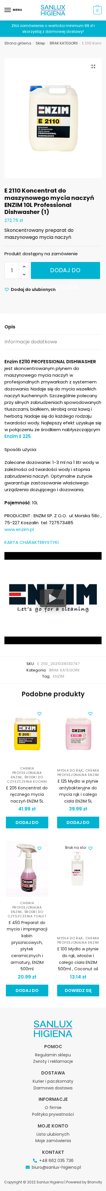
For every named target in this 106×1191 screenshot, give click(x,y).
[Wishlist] (39, 713)
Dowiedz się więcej (78, 992)
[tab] (53, 327)
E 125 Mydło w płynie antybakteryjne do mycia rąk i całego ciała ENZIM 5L (78, 791)
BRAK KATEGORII (64, 43)
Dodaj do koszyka (65, 272)
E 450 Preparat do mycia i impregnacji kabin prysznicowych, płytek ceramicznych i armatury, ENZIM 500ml (27, 946)
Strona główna (17, 43)
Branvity (94, 1182)
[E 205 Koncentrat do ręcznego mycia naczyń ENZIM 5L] (27, 735)
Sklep (40, 43)
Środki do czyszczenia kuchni (27, 779)
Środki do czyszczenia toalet (27, 913)
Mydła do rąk (70, 770)
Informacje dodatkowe (30, 341)
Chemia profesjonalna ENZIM (26, 772)
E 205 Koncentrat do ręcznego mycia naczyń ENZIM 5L (27, 794)
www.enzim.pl (19, 529)
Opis (9, 326)
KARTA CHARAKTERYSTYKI (31, 542)
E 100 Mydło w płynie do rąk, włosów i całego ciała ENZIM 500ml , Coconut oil (78, 959)
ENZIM (58, 676)
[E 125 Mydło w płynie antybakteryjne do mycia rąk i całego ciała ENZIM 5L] (78, 735)
